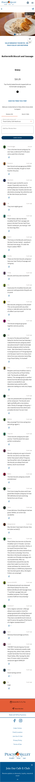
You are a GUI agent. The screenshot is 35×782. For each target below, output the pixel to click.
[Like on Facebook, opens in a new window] (14, 721)
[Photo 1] (15, 34)
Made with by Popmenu (13, 714)
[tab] (9, 114)
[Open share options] (33, 9)
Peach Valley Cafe (17, 755)
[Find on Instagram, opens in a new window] (20, 721)
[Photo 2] (17, 34)
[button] (2, 9)
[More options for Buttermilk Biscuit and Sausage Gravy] (30, 39)
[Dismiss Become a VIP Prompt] (32, 765)
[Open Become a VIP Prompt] (17, 779)
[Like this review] (9, 157)
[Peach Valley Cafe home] (10, 2)
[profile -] (28, 3)
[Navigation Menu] (32, 2)
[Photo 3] (20, 34)
